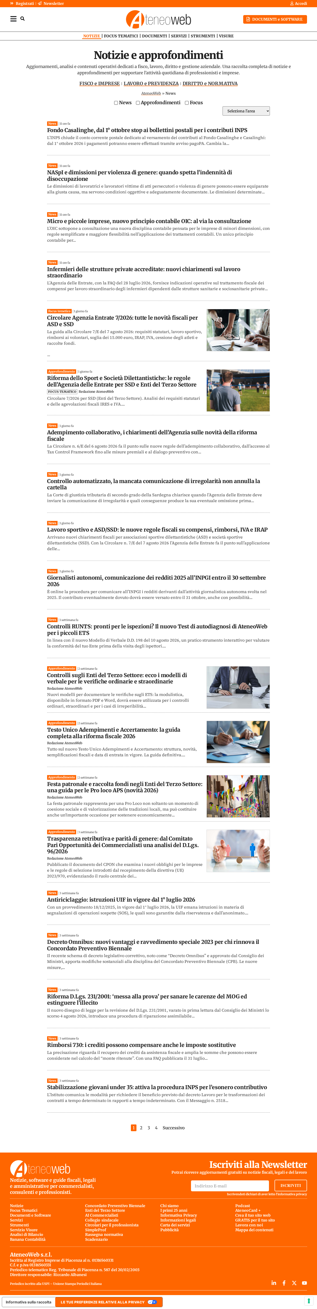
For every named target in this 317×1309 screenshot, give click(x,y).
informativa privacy (292, 1194)
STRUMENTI (203, 36)
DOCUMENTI (154, 36)
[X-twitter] (294, 1283)
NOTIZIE (91, 36)
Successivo (174, 1127)
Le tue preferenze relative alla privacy (103, 1302)
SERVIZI (179, 36)
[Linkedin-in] (273, 1283)
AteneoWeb (151, 93)
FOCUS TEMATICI (121, 36)
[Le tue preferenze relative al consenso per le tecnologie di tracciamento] (308, 1300)
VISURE (226, 36)
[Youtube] (304, 1283)
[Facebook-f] (284, 1283)
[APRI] (13, 19)
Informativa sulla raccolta (28, 1302)
